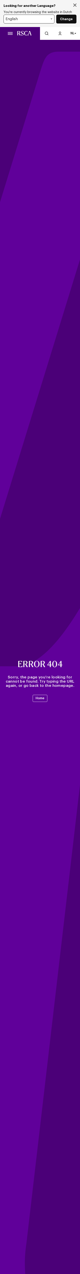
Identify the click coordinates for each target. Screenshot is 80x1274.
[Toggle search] (46, 33)
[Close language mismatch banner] (74, 5)
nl (72, 33)
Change (66, 19)
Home (40, 698)
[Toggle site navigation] (10, 33)
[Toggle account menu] (60, 33)
